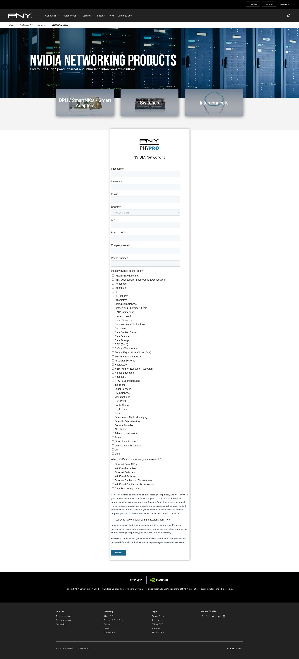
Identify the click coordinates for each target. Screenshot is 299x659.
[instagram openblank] (224, 616)
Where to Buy (125, 15)
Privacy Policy (158, 616)
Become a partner (63, 620)
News (111, 15)
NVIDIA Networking (60, 25)
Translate (283, 4)
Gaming (86, 15)
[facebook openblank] (202, 616)
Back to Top (235, 648)
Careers (107, 628)
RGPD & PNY (157, 624)
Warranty (156, 628)
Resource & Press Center (114, 620)
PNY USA (253, 4)
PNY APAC (269, 4)
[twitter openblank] (208, 616)
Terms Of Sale (158, 632)
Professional (69, 15)
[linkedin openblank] (219, 616)
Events (107, 624)
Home (11, 25)
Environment (109, 632)
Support (101, 15)
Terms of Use (157, 620)
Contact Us (60, 624)
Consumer (50, 15)
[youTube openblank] (213, 616)
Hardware (41, 25)
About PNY (108, 616)
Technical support (63, 616)
